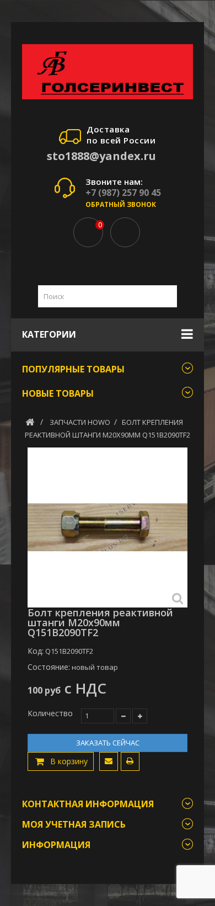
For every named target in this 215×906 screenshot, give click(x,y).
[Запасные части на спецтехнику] (107, 71)
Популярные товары (73, 369)
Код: (36, 651)
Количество (50, 713)
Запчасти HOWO (80, 422)
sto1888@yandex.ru (101, 155)
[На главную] (30, 422)
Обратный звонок (120, 204)
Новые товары (58, 393)
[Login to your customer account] (125, 232)
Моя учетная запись (74, 824)
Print (130, 761)
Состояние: (49, 667)
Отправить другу (108, 761)
